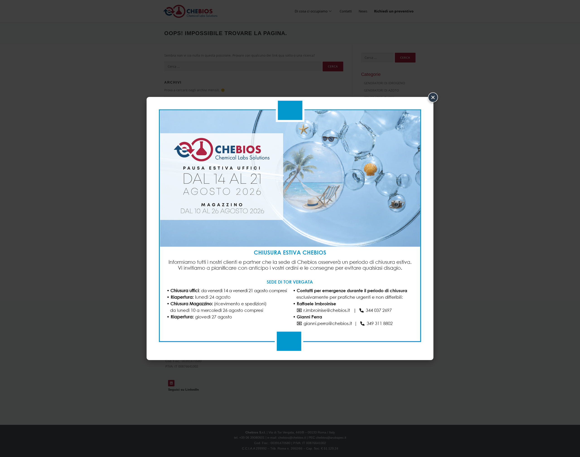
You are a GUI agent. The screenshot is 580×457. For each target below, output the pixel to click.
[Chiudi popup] (433, 97)
